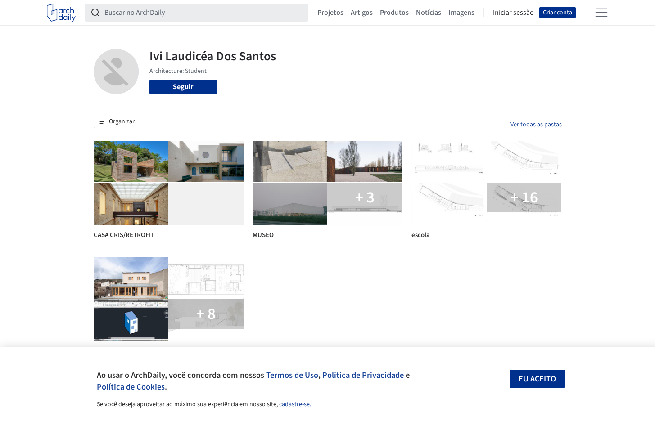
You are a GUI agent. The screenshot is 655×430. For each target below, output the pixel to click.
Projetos (330, 13)
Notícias (428, 13)
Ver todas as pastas (536, 124)
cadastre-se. (295, 404)
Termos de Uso (292, 375)
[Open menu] (601, 12)
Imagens (461, 13)
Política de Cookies (131, 387)
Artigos (362, 13)
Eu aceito (537, 379)
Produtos (394, 13)
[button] (117, 122)
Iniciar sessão (513, 13)
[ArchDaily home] (61, 13)
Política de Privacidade (363, 375)
